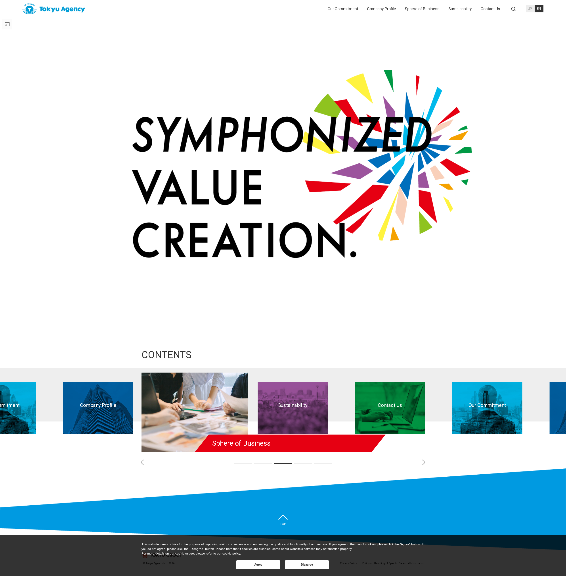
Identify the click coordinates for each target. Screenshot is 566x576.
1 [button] (243, 463)
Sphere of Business (422, 8)
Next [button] (421, 462)
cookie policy (231, 553)
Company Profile (381, 8)
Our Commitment (343, 8)
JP (530, 8)
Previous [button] (145, 462)
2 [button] (263, 463)
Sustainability (460, 8)
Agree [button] (258, 564)
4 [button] (303, 463)
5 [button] (323, 463)
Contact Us (490, 8)
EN (539, 8)
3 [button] (283, 463)
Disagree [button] (307, 564)
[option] (98, 408)
